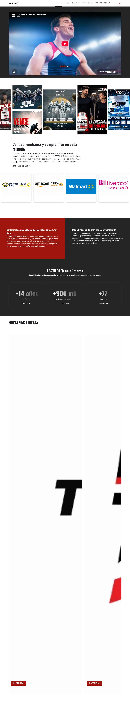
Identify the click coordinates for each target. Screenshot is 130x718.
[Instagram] (119, 3)
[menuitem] (58, 3)
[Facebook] (115, 3)
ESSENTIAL (94, 683)
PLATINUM (18, 683)
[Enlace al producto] (16, 185)
